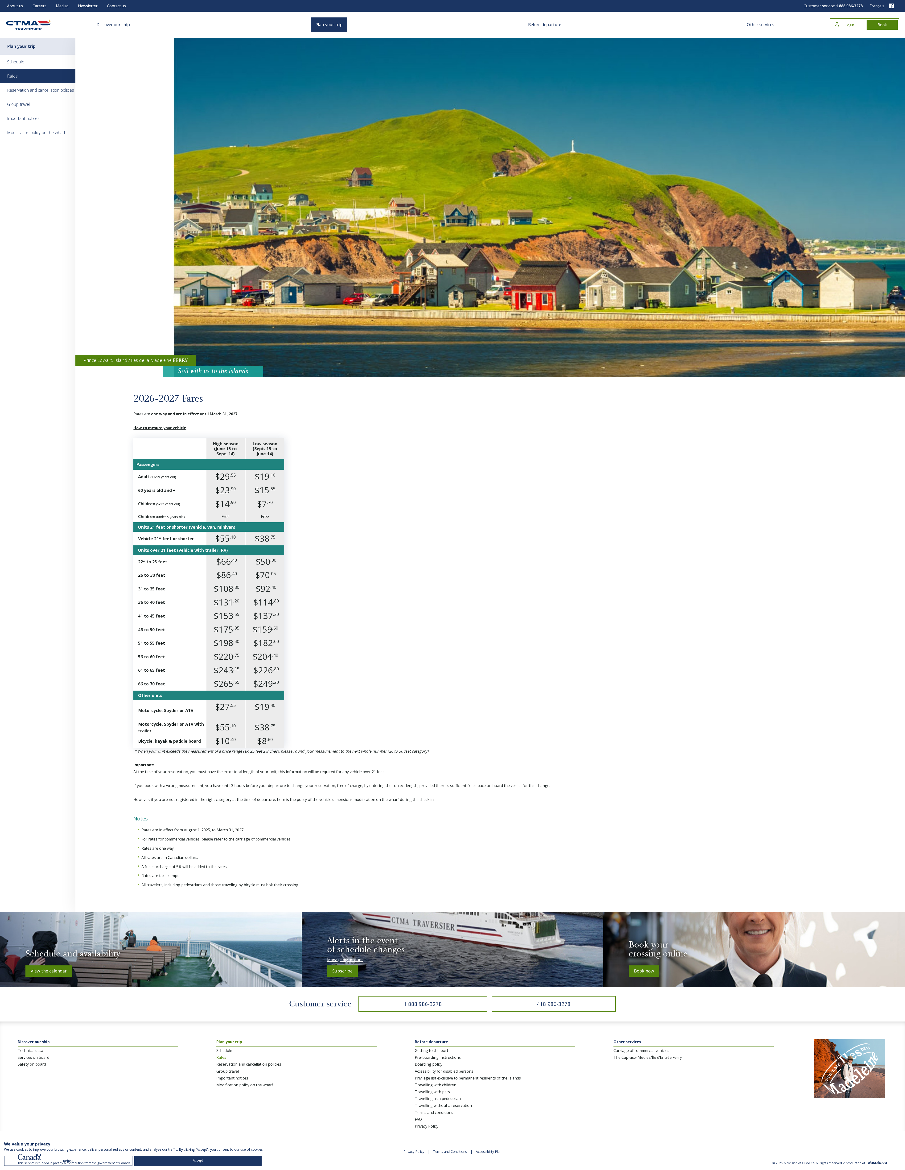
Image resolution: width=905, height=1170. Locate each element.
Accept (198, 1160)
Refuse (68, 1160)
